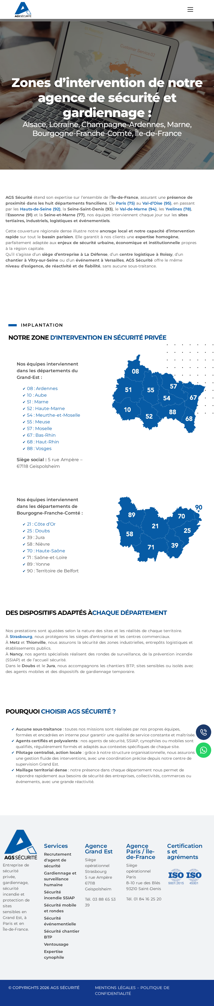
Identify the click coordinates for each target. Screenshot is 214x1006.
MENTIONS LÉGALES (115, 987)
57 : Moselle (39, 428)
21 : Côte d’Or (41, 524)
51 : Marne (37, 401)
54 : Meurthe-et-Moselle (53, 415)
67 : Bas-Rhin (41, 435)
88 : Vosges (39, 448)
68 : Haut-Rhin (43, 441)
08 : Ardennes (42, 388)
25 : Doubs (38, 530)
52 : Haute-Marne (46, 408)
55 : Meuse (38, 421)
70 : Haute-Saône (46, 550)
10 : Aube (37, 395)
